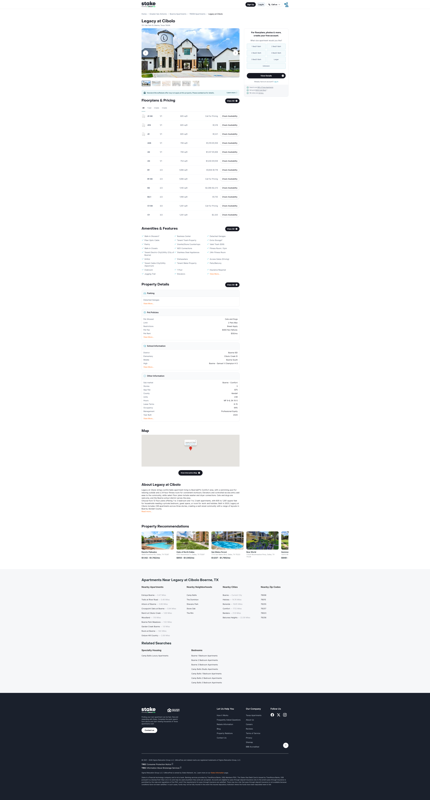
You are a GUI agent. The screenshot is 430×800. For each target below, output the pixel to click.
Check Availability (230, 116)
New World (251, 552)
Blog (219, 729)
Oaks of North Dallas (185, 552)
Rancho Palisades (149, 552)
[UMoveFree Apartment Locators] (149, 710)
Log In (261, 4)
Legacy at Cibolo (158, 21)
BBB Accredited (252, 747)
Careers (249, 724)
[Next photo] (235, 53)
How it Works (222, 715)
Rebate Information (225, 724)
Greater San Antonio (158, 14)
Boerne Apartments (178, 14)
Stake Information (217, 773)
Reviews (249, 729)
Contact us (149, 730)
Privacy (249, 738)
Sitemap (249, 742)
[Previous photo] (145, 53)
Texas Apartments (253, 715)
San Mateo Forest (219, 552)
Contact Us (221, 738)
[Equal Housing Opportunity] (173, 710)
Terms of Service (253, 733)
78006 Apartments (197, 14)
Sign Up (250, 4)
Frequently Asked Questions (229, 720)
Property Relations (225, 733)
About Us (250, 720)
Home (144, 14)
